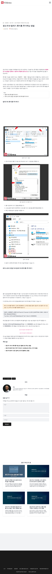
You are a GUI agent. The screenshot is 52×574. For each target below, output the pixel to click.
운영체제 (6, 22)
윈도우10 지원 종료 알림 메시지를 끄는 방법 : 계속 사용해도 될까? (13, 508)
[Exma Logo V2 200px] (6, 2)
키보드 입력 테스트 (32, 571)
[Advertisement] (26, 56)
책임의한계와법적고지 (44, 568)
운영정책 (16, 568)
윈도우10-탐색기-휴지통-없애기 (26, 333)
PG (14, 387)
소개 (4, 568)
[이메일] (8, 388)
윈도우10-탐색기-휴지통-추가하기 (26, 329)
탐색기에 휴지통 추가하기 (11, 94)
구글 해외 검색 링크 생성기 (21, 571)
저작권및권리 (9, 568)
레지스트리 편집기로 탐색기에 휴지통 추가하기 (17, 96)
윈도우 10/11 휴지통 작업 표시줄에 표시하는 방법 (18, 345)
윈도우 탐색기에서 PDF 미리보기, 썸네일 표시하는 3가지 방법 (21, 348)
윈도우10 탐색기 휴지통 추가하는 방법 (22, 22)
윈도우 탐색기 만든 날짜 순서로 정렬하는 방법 (17, 350)
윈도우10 (11, 22)
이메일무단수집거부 (34, 568)
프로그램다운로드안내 (23, 568)
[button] (50, 2)
